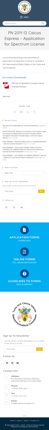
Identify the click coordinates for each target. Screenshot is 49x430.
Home (12, 420)
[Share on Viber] (34, 112)
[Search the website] (24, 23)
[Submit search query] (42, 23)
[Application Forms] (24, 230)
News (26, 420)
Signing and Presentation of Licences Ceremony (20, 126)
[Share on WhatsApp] (27, 112)
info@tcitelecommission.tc (23, 403)
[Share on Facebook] (21, 112)
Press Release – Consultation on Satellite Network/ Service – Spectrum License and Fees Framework (24, 156)
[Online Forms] (24, 251)
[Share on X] (14, 112)
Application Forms (24, 237)
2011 (8, 96)
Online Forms (24, 259)
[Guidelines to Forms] (24, 273)
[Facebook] (6, 207)
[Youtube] (21, 207)
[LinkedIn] (14, 207)
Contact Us (35, 420)
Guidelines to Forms (24, 281)
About (19, 420)
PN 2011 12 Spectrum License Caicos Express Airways (28, 85)
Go (41, 191)
